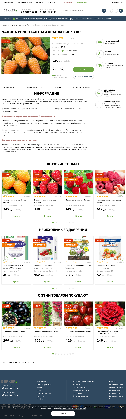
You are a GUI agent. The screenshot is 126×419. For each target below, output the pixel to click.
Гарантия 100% (114, 393)
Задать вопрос (81, 2)
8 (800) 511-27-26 (29, 12)
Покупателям (8, 2)
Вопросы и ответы (116, 396)
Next (120, 193)
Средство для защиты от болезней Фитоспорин (13, 267)
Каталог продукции (44, 385)
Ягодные (60, 19)
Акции (18, 19)
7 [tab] (70, 222)
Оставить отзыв (66, 2)
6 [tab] (67, 222)
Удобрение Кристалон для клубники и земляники (44, 267)
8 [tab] (73, 222)
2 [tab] (56, 222)
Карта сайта (77, 393)
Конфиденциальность (45, 399)
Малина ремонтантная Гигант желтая (15, 201)
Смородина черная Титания (14, 331)
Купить (83, 69)
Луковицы (40, 19)
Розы (77, 19)
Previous (5, 193)
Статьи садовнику (79, 387)
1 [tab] (53, 222)
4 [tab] (61, 222)
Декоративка (86, 19)
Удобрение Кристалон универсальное (106, 267)
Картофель (107, 19)
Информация (9, 87)
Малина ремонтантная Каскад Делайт (109, 201)
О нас (39, 390)
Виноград (69, 19)
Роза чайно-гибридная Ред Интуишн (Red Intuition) (107, 332)
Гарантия (40, 2)
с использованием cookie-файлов (73, 409)
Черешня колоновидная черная (46, 331)
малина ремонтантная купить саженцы (18, 362)
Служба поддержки (44, 393)
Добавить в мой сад (83, 76)
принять (63, 413)
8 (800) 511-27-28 (48, 12)
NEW (25, 19)
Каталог (7, 19)
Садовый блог (117, 2)
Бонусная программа (80, 396)
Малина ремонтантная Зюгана (77, 200)
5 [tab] (64, 222)
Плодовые (50, 19)
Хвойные (97, 19)
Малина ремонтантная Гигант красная (46, 201)
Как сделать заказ (116, 385)
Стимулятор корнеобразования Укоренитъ (78, 267)
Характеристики (34, 87)
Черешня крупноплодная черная (78, 331)
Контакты (51, 2)
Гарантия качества (116, 390)
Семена (31, 19)
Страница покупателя (81, 390)
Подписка (76, 385)
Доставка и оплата (25, 2)
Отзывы (57, 87)
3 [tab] (58, 222)
